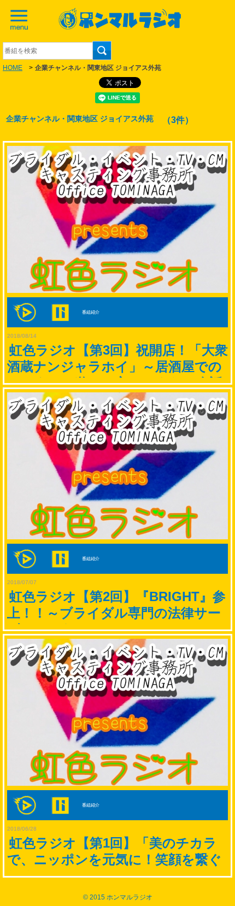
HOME (12, 68)
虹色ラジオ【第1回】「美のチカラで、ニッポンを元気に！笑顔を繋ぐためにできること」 (114, 859)
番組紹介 (90, 312)
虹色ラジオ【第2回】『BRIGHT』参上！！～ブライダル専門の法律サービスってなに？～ (116, 613)
